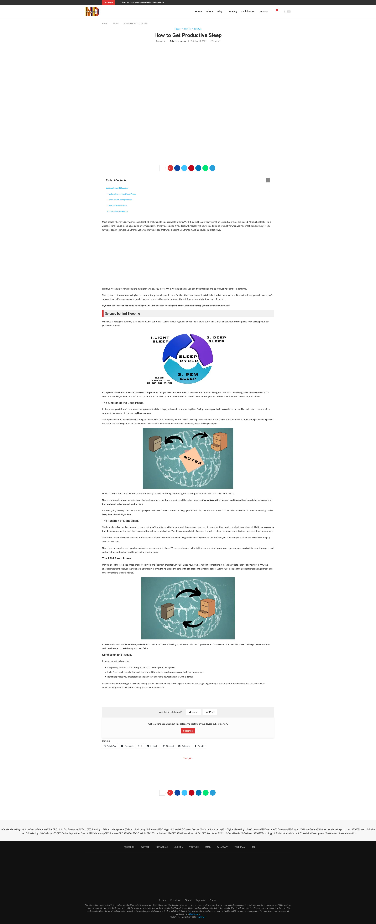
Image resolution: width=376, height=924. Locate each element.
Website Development (315, 833)
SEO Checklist (141, 833)
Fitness (116, 23)
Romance (116, 833)
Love (364, 829)
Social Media (236, 833)
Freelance (270, 829)
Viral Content (294, 833)
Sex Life (212, 833)
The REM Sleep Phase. (117, 205)
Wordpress (348, 833)
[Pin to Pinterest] (191, 168)
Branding (98, 829)
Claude (178, 829)
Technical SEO (252, 833)
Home (198, 11)
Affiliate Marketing (13, 829)
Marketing (35, 833)
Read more (193, 914)
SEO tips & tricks (187, 833)
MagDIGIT (201, 916)
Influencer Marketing (332, 829)
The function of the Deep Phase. (121, 194)
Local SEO (352, 829)
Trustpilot (188, 758)
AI (28, 829)
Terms (188, 900)
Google (297, 829)
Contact (263, 11)
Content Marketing (214, 829)
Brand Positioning (138, 829)
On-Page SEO (52, 833)
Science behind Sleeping (117, 188)
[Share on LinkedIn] (198, 168)
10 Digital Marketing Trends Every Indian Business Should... (148, 3)
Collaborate (247, 11)
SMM (223, 833)
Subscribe (188, 730)
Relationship (100, 833)
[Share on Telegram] (212, 168)
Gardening (284, 829)
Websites (334, 833)
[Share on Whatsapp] (205, 168)
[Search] (281, 11)
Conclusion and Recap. (117, 211)
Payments (200, 900)
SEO (128, 833)
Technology (268, 833)
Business (155, 829)
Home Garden (311, 829)
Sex (202, 833)
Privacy (162, 900)
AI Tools (85, 829)
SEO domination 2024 (163, 833)
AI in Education (41, 829)
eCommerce (256, 829)
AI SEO (55, 829)
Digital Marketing (238, 829)
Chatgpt (167, 829)
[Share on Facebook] (177, 168)
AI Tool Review (69, 829)
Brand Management (116, 829)
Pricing (233, 11)
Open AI (86, 833)
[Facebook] (258, 2)
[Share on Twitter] (184, 168)
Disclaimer (175, 900)
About (209, 11)
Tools (281, 833)
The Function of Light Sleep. (119, 199)
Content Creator (193, 829)
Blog (220, 11)
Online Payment (71, 833)
